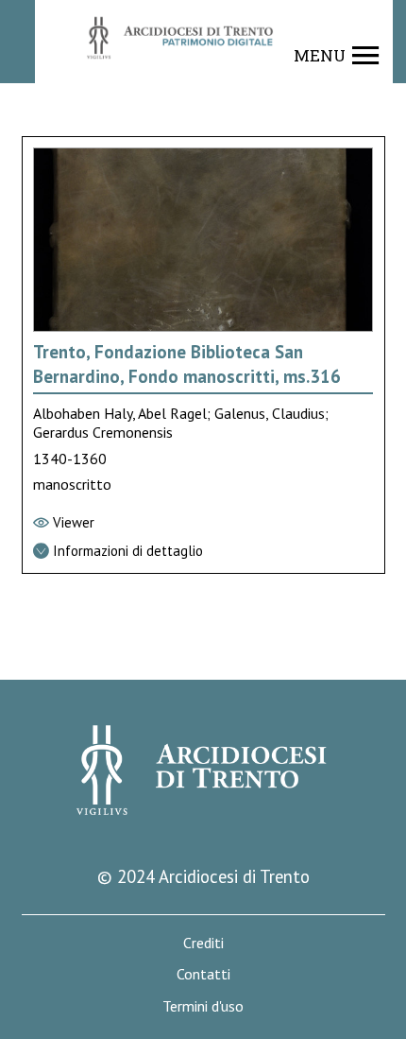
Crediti (203, 943)
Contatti (203, 974)
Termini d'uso (203, 1006)
